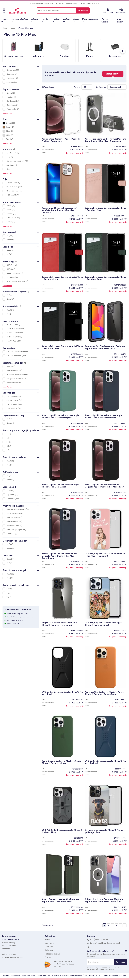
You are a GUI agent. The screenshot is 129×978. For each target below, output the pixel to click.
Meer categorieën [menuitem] (90, 19)
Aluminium (11, 165)
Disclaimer (93, 975)
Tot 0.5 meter (12, 404)
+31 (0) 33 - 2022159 (99, 939)
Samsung (10, 222)
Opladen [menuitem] (34, 19)
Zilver (8, 131)
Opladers (10, 105)
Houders (10, 97)
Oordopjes (11, 101)
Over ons (48, 947)
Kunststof (11, 153)
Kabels (9, 93)
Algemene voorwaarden (11, 975)
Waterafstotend (13, 525)
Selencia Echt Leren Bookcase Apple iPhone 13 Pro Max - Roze (105, 209)
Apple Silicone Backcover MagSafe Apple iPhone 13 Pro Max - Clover (61, 762)
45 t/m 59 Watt (13, 337)
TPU (9, 157)
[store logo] (17, 11)
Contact (48, 957)
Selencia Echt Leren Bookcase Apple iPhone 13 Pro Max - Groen (105, 278)
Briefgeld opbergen (15, 530)
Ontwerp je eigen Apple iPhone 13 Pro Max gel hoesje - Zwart (104, 831)
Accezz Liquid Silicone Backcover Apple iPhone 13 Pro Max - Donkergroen (60, 416)
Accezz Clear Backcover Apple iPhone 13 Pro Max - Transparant (61, 140)
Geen (9, 366)
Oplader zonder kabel (15, 352)
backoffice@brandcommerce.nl (105, 943)
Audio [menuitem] (76, 19)
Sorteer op (101, 87)
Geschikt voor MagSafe (16, 509)
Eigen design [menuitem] (120, 20)
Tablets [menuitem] (56, 19)
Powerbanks (12, 109)
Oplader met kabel (14, 356)
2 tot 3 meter (12, 408)
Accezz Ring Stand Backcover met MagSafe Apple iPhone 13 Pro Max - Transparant (105, 140)
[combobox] (63, 10)
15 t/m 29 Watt (13, 325)
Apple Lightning (13, 273)
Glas (9, 169)
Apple (13, 28)
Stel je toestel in (113, 74)
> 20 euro (10, 195)
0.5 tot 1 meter (13, 400)
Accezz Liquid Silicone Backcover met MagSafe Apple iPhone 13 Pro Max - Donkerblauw (59, 556)
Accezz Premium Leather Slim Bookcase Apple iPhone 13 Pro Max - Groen (60, 900)
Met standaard (13, 370)
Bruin (8, 127)
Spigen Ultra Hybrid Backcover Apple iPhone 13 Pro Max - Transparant (59, 624)
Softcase (10, 82)
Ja (8, 236)
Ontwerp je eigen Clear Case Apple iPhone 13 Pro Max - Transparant (105, 555)
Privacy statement (28, 975)
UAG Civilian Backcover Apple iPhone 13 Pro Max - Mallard (105, 762)
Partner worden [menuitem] (105, 20)
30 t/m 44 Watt (13, 333)
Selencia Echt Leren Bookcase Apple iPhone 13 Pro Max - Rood (62, 278)
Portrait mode (12, 383)
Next (122, 51)
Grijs (8, 135)
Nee (8, 240)
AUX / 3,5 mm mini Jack (16, 281)
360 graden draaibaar (15, 378)
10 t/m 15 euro (12, 187)
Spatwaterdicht (13, 513)
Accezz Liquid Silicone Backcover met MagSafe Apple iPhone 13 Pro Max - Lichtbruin (59, 210)
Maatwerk (49, 943)
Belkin (9, 206)
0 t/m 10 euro (12, 183)
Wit (7, 139)
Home (5, 28)
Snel (8, 491)
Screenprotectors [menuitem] (19, 19)
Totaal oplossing (52, 954)
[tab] (21, 66)
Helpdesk (48, 950)
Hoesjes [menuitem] (4, 19)
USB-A (9, 269)
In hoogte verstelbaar (15, 374)
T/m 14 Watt (12, 341)
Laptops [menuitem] (66, 19)
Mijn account (108, 13)
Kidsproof (11, 534)
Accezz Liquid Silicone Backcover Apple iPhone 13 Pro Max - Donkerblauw (103, 416)
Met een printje (13, 517)
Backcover (11, 70)
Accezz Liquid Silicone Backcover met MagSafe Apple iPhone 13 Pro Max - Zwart (104, 485)
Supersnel (11, 495)
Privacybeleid (115, 968)
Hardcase (11, 78)
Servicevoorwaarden (92, 969)
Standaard (11, 499)
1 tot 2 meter (12, 396)
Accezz (10, 214)
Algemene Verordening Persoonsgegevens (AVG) (69, 975)
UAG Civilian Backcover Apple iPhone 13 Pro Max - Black (62, 693)
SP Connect (12, 218)
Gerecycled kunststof (16, 161)
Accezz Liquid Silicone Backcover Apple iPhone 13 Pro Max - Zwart (60, 485)
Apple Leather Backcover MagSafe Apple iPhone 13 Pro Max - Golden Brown (104, 693)
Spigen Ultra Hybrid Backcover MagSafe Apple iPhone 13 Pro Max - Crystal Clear (104, 900)
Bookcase (11, 74)
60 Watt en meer (13, 329)
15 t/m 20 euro (13, 191)
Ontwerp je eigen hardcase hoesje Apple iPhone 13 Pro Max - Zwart (103, 624)
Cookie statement (43, 975)
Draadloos (11, 277)
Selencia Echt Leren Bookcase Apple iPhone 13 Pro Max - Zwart (62, 347)
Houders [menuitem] (46, 19)
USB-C (10, 265)
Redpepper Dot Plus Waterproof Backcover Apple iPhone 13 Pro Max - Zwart (105, 347)
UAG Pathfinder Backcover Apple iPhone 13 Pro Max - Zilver (62, 831)
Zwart (8, 123)
